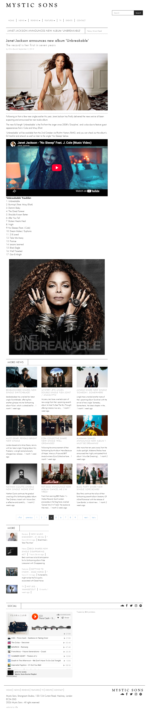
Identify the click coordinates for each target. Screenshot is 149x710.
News (22, 20)
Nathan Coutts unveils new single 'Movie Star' (20, 488)
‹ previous (29, 517)
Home (11, 20)
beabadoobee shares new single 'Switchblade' (21, 391)
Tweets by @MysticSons (86, 612)
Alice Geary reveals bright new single (21, 439)
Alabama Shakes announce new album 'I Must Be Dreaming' (91, 441)
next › (86, 517)
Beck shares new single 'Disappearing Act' (35, 551)
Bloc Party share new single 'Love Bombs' (90, 488)
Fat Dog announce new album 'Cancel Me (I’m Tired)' (56, 489)
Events (69, 20)
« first (20, 517)
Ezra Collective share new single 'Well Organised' (54, 441)
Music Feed (97, 31)
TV (60, 20)
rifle (16, 707)
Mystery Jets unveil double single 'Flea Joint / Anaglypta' (56, 392)
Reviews (35, 20)
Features (49, 20)
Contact (81, 20)
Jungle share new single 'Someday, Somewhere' (92, 391)
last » (94, 517)
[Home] (31, 5)
